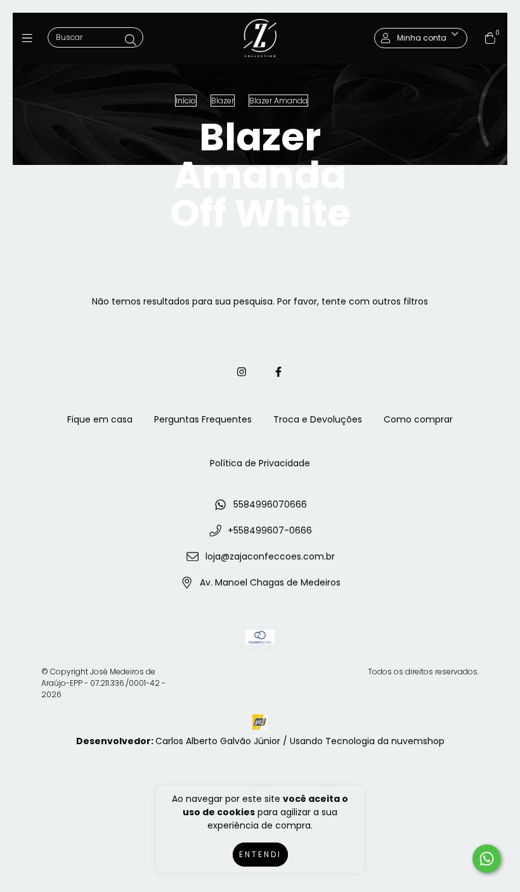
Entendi (260, 854)
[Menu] (30, 38)
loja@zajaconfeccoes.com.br (270, 556)
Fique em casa (100, 419)
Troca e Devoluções (317, 419)
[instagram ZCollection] (241, 372)
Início (186, 100)
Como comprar (418, 419)
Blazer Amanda (278, 100)
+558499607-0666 (270, 530)
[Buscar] (130, 40)
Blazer (222, 100)
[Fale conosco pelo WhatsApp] (486, 858)
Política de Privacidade (260, 463)
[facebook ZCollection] (278, 372)
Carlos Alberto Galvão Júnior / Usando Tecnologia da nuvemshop (300, 741)
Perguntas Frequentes (203, 419)
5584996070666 (270, 504)
